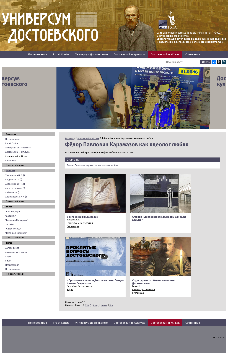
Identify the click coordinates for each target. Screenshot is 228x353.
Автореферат (12, 248)
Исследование (12, 269)
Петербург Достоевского (79, 286)
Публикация (73, 226)
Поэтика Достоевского (143, 289)
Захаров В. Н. (73, 219)
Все (111, 305)
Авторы (10, 170)
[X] (219, 62)
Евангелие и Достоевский (80, 223)
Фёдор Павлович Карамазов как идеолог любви (92, 165)
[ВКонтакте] (214, 62)
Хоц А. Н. (136, 286)
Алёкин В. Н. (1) (12, 192)
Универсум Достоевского (91, 54)
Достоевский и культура (129, 54)
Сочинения (192, 54)
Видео (8, 261)
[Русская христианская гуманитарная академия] (172, 28)
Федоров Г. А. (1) (13, 179)
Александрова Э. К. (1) (16, 197)
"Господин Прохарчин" (16, 220)
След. (96, 305)
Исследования (37, 54)
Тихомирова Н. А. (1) (15, 175)
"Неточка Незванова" (16, 233)
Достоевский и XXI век (165, 54)
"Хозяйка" (10, 224)
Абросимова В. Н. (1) (15, 184)
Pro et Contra (61, 54)
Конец (104, 305)
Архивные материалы (16, 252)
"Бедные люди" (13, 211)
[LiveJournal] (224, 62)
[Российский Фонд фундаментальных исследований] (163, 28)
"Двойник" (10, 216)
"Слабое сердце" (13, 229)
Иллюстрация (12, 265)
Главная (69, 138)
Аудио (8, 256)
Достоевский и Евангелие (82, 216)
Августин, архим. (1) (15, 188)
